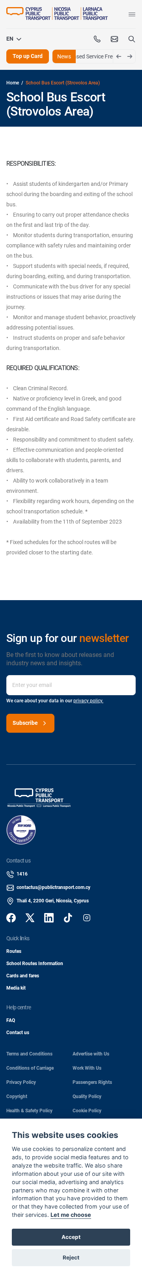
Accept (71, 1237)
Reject (71, 1257)
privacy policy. (88, 701)
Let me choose (70, 1214)
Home (12, 83)
